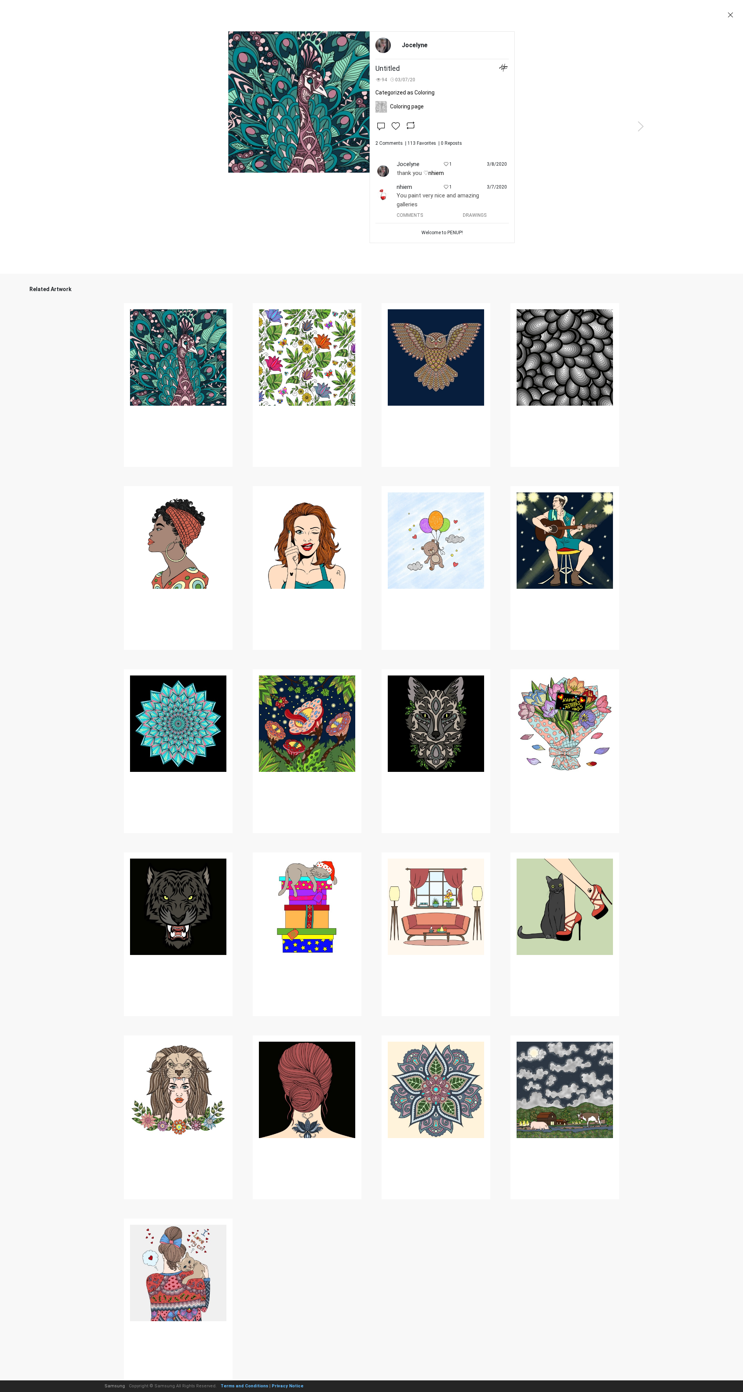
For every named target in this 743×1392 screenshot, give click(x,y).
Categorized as (405, 92)
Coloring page (407, 106)
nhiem (436, 173)
